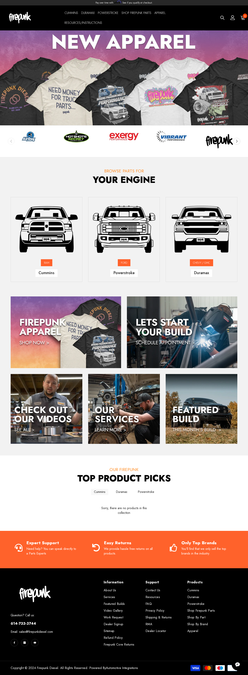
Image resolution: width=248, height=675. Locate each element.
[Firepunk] (29, 136)
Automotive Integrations (122, 668)
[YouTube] (35, 642)
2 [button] (124, 116)
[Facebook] (14, 642)
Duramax (121, 492)
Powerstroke (146, 492)
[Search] (222, 17)
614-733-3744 (23, 623)
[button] (236, 141)
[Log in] (232, 17)
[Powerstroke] (124, 229)
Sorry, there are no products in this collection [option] (124, 510)
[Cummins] (46, 229)
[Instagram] (24, 642)
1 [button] (120, 116)
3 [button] (128, 116)
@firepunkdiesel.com (39, 631)
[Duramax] (201, 229)
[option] (124, 77)
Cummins (99, 492)
